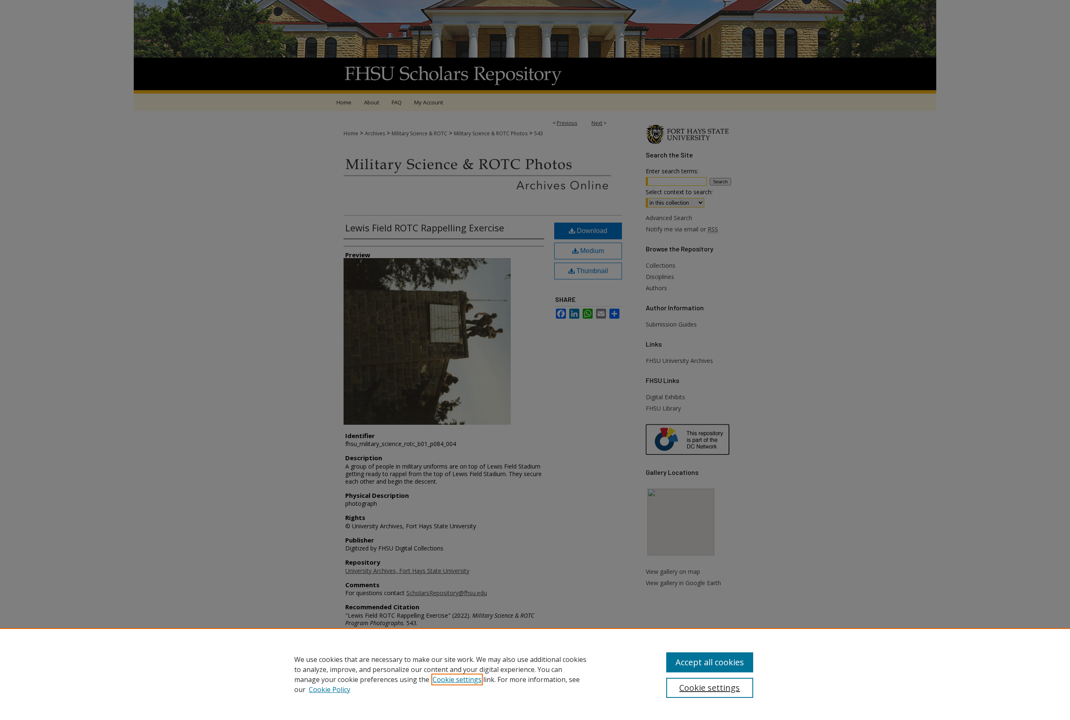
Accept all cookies (709, 662)
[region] (535, 674)
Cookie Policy (329, 689)
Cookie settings (457, 679)
